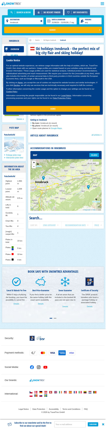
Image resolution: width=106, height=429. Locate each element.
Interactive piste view (14, 158)
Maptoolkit (87, 210)
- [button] (34, 166)
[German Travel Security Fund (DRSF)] (32, 338)
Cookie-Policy (11, 92)
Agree (20, 82)
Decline (17, 85)
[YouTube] (45, 367)
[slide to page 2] (55, 318)
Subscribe (93, 424)
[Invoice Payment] (33, 352)
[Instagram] (38, 367)
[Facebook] (32, 367)
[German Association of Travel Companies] (41, 338)
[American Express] (62, 352)
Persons (88, 19)
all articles (96, 135)
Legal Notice (66, 95)
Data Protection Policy (62, 98)
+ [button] (34, 162)
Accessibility (54, 409)
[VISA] (52, 352)
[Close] (103, 424)
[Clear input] (41, 21)
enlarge (94, 155)
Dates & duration (58, 19)
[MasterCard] (43, 352)
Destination (15, 19)
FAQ (86, 409)
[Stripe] (71, 352)
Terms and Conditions (71, 409)
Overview (15, 49)
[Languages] (31, 392)
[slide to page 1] (51, 318)
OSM (94, 210)
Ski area (14, 55)
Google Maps (56, 128)
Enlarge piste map (13, 155)
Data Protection (38, 409)
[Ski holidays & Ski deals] (11, 3)
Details (19, 119)
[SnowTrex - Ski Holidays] (37, 380)
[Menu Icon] (102, 4)
